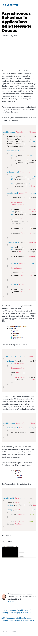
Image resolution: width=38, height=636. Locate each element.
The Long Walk (10, 4)
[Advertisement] (19, 55)
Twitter (11, 601)
